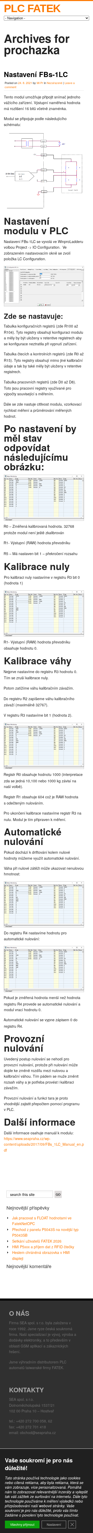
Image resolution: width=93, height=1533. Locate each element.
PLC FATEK (32, 8)
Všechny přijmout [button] (22, 1524)
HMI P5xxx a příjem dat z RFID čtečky (43, 1246)
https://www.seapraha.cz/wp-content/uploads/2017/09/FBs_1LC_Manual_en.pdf (44, 1144)
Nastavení (54, 1524)
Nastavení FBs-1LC (36, 74)
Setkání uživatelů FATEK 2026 (36, 1241)
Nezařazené (54, 83)
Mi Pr (40, 83)
